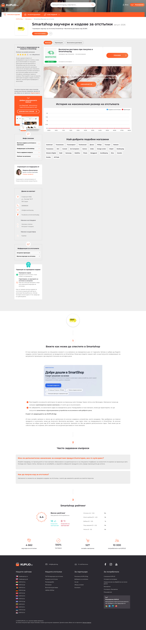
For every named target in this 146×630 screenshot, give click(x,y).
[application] (88, 120)
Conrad (64, 149)
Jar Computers (74, 149)
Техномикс (49, 149)
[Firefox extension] (116, 606)
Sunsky (48, 157)
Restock (115, 144)
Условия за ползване (65, 61)
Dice (112, 153)
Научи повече (35, 93)
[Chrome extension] (106, 606)
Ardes (92, 149)
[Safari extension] (110, 606)
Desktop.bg (120, 149)
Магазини (28, 19)
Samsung (68, 153)
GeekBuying (104, 153)
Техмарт (107, 144)
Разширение (108, 592)
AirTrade (56, 157)
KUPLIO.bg (19, 19)
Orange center (101, 149)
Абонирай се (86, 84)
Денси (92, 144)
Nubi (60, 153)
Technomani (83, 144)
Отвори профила (28, 174)
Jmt (58, 149)
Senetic (119, 153)
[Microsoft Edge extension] (113, 606)
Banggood (93, 153)
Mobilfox (77, 153)
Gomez (84, 149)
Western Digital (51, 153)
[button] (113, 109)
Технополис (60, 144)
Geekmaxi (49, 144)
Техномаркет (71, 144)
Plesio (85, 153)
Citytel (111, 149)
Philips (99, 144)
